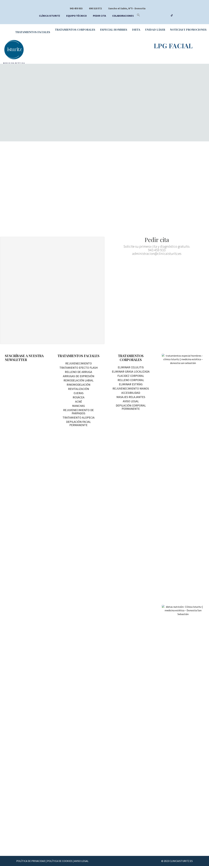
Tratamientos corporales (75, 29)
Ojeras (78, 393)
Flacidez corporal (130, 376)
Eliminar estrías (131, 384)
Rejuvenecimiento (78, 363)
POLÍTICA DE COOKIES (59, 861)
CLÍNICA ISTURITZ (49, 15)
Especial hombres (113, 29)
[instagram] (165, 15)
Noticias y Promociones (188, 29)
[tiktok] (171, 15)
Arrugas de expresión (78, 376)
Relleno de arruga (78, 372)
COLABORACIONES (123, 15)
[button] (138, 15)
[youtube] (159, 15)
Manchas (78, 406)
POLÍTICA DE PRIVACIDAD (30, 861)
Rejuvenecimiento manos (131, 388)
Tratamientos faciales (32, 32)
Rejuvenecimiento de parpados (78, 411)
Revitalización (78, 389)
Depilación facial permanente (78, 423)
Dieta (136, 29)
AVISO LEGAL (81, 861)
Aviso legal (131, 401)
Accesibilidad (130, 393)
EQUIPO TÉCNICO (76, 15)
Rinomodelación (78, 384)
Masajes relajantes (130, 397)
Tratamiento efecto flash (78, 367)
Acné (78, 401)
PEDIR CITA (99, 15)
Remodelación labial (79, 380)
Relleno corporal (131, 380)
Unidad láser (155, 29)
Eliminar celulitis (131, 367)
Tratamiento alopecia (79, 417)
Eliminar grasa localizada (131, 371)
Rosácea (78, 397)
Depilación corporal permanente (131, 407)
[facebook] (152, 15)
